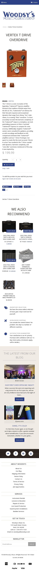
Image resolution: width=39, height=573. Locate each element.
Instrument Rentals (18, 498)
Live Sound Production (18, 506)
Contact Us (18, 479)
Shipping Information (18, 474)
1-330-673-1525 (21, 530)
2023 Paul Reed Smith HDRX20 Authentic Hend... (26, 237)
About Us (19, 468)
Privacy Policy (18, 484)
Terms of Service (18, 481)
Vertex (11, 101)
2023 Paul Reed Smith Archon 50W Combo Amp (9, 237)
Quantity (5, 159)
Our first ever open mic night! (19, 385)
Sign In (4, 179)
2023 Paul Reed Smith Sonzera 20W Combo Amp (9, 266)
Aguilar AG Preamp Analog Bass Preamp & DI (9, 295)
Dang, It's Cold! (19, 426)
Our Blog (18, 471)
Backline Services (18, 511)
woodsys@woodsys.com (22, 532)
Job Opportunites (18, 487)
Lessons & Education (18, 501)
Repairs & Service (18, 503)
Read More (19, 399)
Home (4, 27)
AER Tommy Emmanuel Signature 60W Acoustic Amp (26, 267)
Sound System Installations (18, 509)
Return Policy (18, 476)
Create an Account (15, 179)
